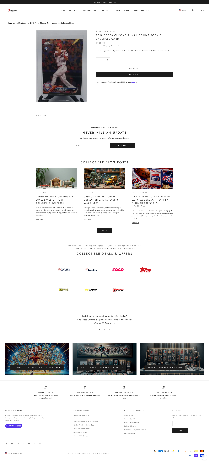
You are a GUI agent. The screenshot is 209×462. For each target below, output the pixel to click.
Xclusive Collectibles (105, 31)
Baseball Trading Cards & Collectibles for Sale (37, 368)
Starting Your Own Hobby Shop (83, 425)
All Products (21, 23)
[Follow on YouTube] (29, 443)
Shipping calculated (110, 46)
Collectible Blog (141, 10)
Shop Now (73, 10)
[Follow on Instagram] (18, 443)
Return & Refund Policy (131, 422)
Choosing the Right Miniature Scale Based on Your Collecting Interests (56, 199)
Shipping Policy (129, 415)
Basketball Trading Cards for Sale (165, 368)
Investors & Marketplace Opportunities (85, 421)
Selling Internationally (80, 432)
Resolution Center (130, 433)
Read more (39, 219)
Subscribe (122, 145)
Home (62, 10)
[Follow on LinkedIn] (40, 443)
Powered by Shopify (103, 453)
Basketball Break (139, 192)
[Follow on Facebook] (6, 443)
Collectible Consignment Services (135, 430)
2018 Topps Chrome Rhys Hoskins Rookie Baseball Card (52, 23)
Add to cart (134, 68)
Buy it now (134, 75)
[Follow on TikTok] (35, 443)
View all (104, 230)
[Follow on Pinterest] (23, 443)
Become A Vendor (121, 10)
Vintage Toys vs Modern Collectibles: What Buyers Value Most (101, 199)
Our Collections (90, 10)
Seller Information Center (81, 428)
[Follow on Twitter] (12, 443)
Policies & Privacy (130, 426)
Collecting (41, 192)
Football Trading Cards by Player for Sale (102, 368)
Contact (105, 10)
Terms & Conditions (130, 419)
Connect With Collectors (81, 436)
